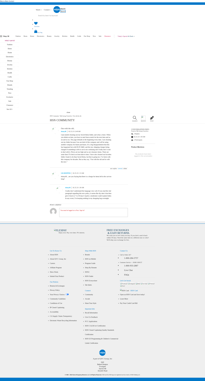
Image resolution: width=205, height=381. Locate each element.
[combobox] (74, 16)
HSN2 (87, 272)
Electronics (40, 36)
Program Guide (90, 263)
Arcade (87, 299)
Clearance (107, 36)
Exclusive (9, 97)
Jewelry (56, 36)
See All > (10, 109)
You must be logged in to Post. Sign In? (72, 210)
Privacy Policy (55, 290)
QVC (102, 362)
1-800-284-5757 (131, 258)
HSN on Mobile (90, 259)
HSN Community (54, 116)
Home (32, 36)
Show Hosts (54, 272)
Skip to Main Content (7, 1)
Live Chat (128, 270)
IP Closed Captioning (57, 307)
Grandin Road (102, 371)
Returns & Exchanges (57, 286)
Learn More (124, 299)
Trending (10, 89)
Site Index (88, 285)
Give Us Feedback (91, 317)
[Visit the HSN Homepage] (56, 12)
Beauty (49, 36)
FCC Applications (91, 321)
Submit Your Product (57, 276)
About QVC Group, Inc (58, 259)
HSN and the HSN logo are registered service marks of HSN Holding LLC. (102, 375)
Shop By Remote (91, 268)
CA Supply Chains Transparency (61, 316)
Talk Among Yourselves (66, 116)
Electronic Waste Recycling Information (63, 321)
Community (89, 295)
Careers (52, 263)
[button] (102, 33)
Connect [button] (47, 10)
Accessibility (54, 312)
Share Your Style (90, 303)
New (94, 36)
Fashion (18, 36)
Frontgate (102, 366)
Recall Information (91, 313)
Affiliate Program (56, 268)
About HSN (54, 255)
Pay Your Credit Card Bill (128, 303)
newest (120, 168)
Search (62, 9)
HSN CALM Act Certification (95, 326)
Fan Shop (87, 36)
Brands (9, 85)
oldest (125, 168)
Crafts (79, 36)
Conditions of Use (56, 303)
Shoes (25, 36)
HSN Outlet (89, 276)
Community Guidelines (58, 299)
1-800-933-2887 (131, 265)
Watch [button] (38, 10)
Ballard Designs (102, 364)
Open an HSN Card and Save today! (132, 295)
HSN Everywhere (91, 281)
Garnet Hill (102, 369)
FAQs (126, 275)
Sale (100, 36)
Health (72, 36)
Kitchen (64, 36)
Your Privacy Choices (57, 295)
